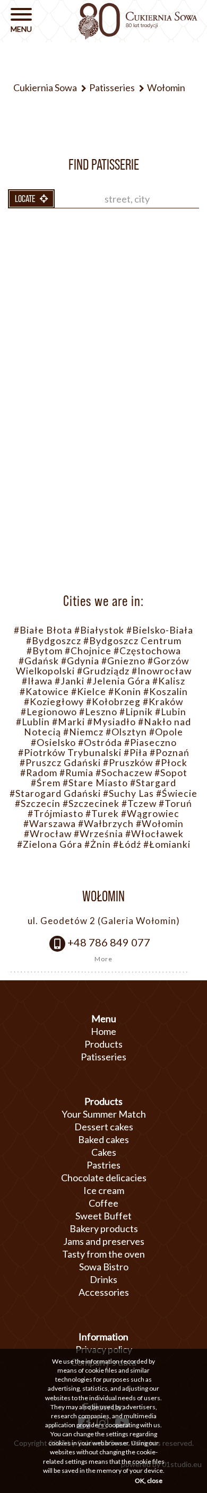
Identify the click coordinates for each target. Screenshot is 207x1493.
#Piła (136, 752)
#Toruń (175, 803)
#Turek (102, 813)
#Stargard (153, 782)
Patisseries (103, 1056)
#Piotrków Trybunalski (70, 752)
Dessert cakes (103, 1126)
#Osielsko (53, 742)
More (103, 959)
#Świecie (176, 793)
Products (103, 1044)
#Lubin (170, 711)
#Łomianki (167, 844)
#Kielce (88, 691)
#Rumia (76, 772)
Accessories (104, 1292)
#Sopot (170, 772)
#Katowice (44, 691)
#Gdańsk (39, 660)
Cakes (103, 1152)
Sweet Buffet (103, 1216)
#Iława (37, 681)
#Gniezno (123, 660)
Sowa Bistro (103, 1266)
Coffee (103, 1203)
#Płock (171, 762)
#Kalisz (168, 681)
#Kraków (163, 701)
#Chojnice (88, 650)
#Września (98, 833)
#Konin (124, 691)
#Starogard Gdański (55, 793)
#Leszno (98, 711)
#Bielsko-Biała (159, 630)
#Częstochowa (147, 650)
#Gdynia (80, 660)
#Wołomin (160, 823)
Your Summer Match (104, 1114)
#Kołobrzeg (113, 701)
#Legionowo (49, 711)
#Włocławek (154, 833)
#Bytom (45, 650)
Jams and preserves (103, 1241)
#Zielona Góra (49, 844)
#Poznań (169, 752)
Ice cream (103, 1190)
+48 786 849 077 (108, 942)
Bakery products (104, 1228)
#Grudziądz (103, 671)
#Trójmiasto (55, 813)
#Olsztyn (126, 731)
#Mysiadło (111, 721)
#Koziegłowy (54, 701)
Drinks (103, 1279)
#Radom (38, 772)
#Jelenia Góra (118, 681)
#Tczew (139, 803)
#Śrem (46, 782)
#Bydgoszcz (53, 640)
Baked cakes (103, 1139)
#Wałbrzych (106, 823)
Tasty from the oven (103, 1254)
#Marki (68, 721)
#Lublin (33, 721)
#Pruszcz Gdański (60, 762)
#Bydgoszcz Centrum (132, 640)
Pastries (103, 1165)
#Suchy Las (128, 793)
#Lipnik (136, 711)
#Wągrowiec (150, 813)
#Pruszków (128, 762)
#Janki (69, 681)
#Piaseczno (150, 742)
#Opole (166, 731)
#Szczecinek (91, 803)
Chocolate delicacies (103, 1177)
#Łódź (127, 844)
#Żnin (97, 844)
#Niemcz (83, 731)
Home (103, 1031)
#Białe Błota (43, 630)
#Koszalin (165, 691)
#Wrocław (48, 833)
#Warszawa (49, 823)
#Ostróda (100, 742)
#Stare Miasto (95, 782)
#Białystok (99, 630)
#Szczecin (38, 803)
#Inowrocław (162, 671)
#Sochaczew (124, 772)
